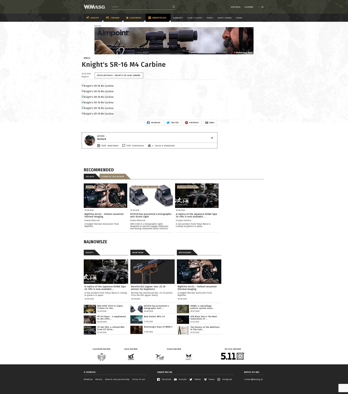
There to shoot (194, 18)
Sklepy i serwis (224, 18)
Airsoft (95, 18)
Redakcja (88, 379)
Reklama (97, 26)
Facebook (166, 379)
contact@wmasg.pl (253, 379)
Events (210, 18)
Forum (239, 18)
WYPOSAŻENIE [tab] (185, 253)
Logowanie (248, 7)
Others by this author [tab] (113, 177)
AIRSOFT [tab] (89, 253)
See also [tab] (90, 177)
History (98, 379)
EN (262, 7)
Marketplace (159, 18)
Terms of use (138, 379)
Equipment (135, 18)
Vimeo (211, 379)
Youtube (182, 379)
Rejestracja (235, 7)
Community (178, 18)
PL (259, 7)
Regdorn (85, 77)
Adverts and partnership (117, 379)
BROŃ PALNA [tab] (137, 253)
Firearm (115, 18)
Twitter (197, 379)
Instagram (226, 379)
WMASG (87, 58)
